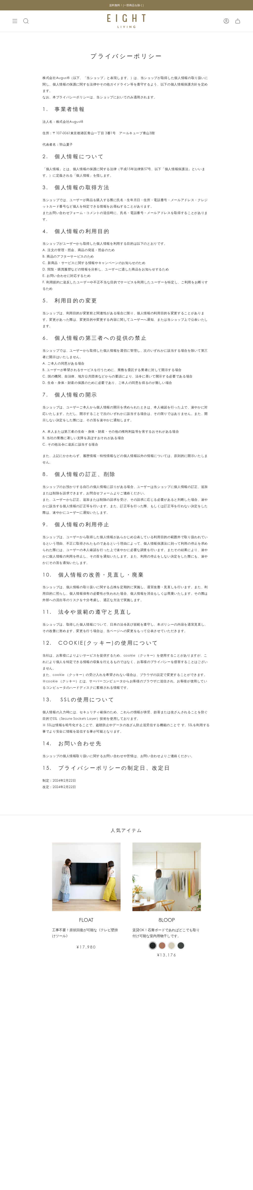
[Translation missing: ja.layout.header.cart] (237, 21)
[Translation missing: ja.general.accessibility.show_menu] (15, 21)
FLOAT (86, 920)
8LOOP (167, 920)
